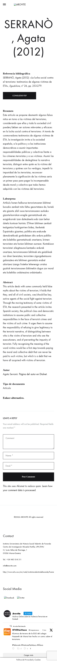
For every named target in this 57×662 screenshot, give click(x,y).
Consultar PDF (19, 95)
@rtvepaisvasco (34, 630)
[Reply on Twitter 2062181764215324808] (13, 649)
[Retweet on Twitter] (11, 626)
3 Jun (44, 630)
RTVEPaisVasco (19, 630)
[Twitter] (21, 598)
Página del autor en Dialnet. (33, 374)
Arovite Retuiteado (19, 626)
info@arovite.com (10, 565)
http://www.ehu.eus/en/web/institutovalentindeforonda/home (28, 572)
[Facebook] (9, 598)
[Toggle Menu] (4, 4)
